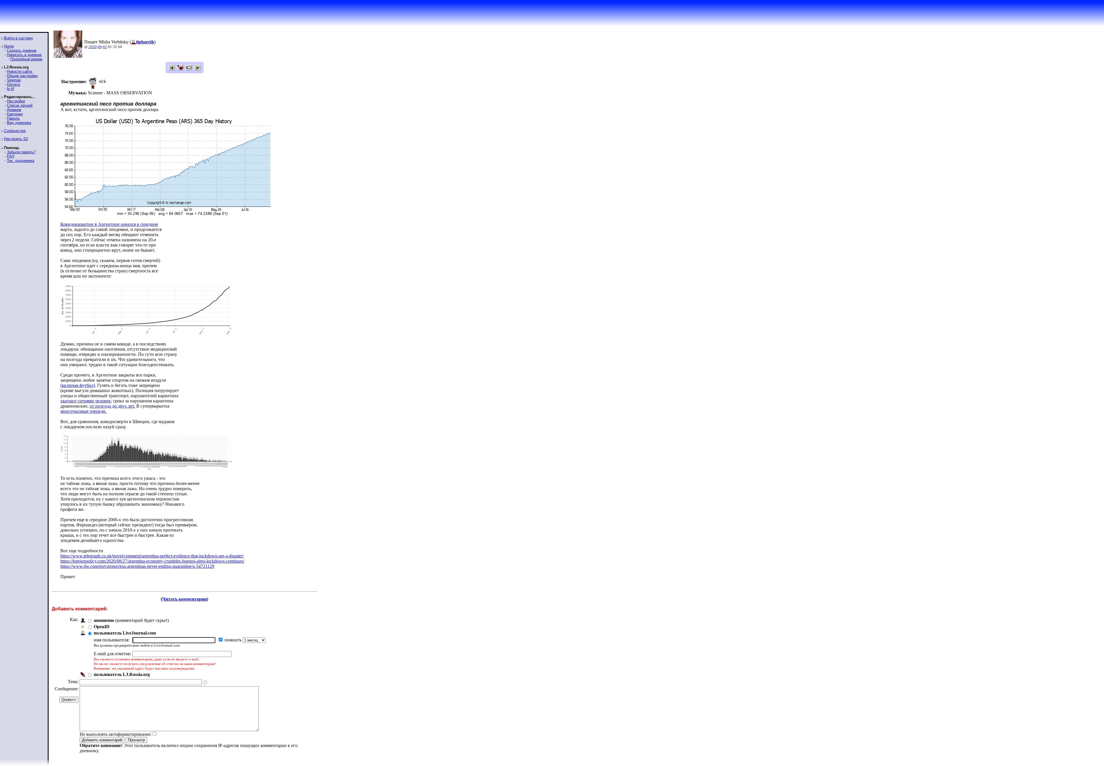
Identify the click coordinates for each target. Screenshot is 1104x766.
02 (105, 47)
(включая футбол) (77, 385)
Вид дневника (19, 123)
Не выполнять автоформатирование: (116, 734)
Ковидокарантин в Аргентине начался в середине (109, 224)
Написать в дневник (24, 55)
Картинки (15, 114)
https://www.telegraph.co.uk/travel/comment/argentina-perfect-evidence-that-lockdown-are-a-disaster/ (152, 555)
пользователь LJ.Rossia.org (122, 674)
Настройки (16, 101)
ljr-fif (10, 89)
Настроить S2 (16, 139)
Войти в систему (18, 38)
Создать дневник (22, 50)
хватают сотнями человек (85, 400)
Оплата (13, 84)
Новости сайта (19, 71)
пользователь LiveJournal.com (125, 633)
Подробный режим (26, 59)
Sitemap (14, 80)
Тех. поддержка (20, 160)
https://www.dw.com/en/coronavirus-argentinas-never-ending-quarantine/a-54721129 (137, 566)
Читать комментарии (184, 599)
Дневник (14, 110)
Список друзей (19, 105)
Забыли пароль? (21, 152)
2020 (93, 47)
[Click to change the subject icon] (205, 682)
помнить (234, 639)
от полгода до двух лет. (112, 406)
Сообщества (15, 131)
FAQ (10, 156)
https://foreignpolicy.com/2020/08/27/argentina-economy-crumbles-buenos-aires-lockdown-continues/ (152, 561)
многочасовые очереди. (83, 411)
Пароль (13, 118)
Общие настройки (22, 76)
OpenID (102, 626)
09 (100, 47)
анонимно (104, 620)
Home (9, 46)
